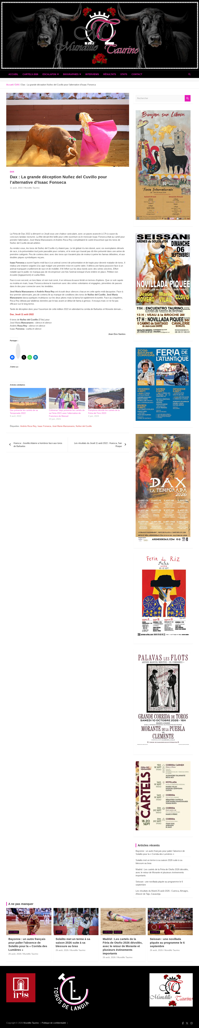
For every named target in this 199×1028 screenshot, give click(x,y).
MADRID (117, 932)
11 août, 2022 (16, 188)
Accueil (13, 74)
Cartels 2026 (30, 74)
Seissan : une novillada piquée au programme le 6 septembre (167, 942)
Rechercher (188, 98)
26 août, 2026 (14, 954)
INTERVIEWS (92, 74)
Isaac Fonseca (44, 426)
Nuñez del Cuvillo (84, 426)
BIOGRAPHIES (71, 74)
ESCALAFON (49, 74)
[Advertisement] (67, 211)
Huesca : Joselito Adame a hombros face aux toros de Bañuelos (38, 444)
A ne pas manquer (20, 903)
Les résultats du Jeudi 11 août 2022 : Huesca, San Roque (98, 444)
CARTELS (108, 932)
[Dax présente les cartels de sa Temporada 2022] (28, 398)
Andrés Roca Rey (28, 426)
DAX (12, 172)
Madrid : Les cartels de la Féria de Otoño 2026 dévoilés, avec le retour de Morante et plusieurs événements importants (162, 872)
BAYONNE (13, 932)
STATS (123, 74)
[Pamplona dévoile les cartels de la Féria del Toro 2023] (106, 398)
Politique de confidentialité (54, 1023)
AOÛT (59, 932)
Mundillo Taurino (31, 188)
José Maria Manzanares (63, 426)
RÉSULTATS (109, 74)
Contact (137, 74)
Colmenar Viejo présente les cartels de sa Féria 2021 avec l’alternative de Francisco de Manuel (67, 413)
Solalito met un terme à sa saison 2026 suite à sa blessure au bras (73, 942)
